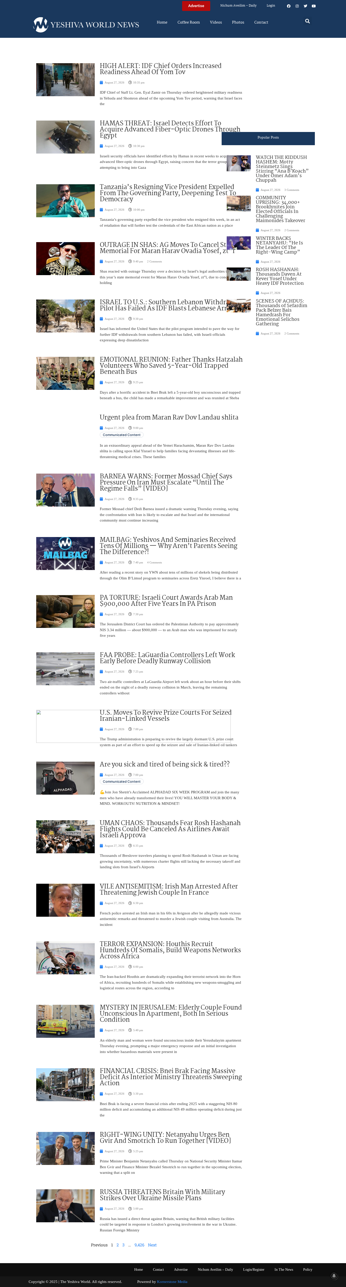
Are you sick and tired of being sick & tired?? (165, 765)
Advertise (181, 1270)
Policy (307, 1270)
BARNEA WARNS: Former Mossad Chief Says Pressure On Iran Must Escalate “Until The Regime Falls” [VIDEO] (166, 483)
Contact (261, 23)
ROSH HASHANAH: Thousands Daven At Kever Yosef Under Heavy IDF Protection (280, 276)
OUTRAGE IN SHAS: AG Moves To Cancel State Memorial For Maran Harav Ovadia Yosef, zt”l (167, 248)
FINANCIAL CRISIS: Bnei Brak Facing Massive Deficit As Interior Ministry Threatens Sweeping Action (171, 1077)
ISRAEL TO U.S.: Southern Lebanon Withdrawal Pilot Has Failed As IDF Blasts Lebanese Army (170, 305)
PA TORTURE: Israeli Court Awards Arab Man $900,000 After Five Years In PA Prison (166, 601)
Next (152, 1244)
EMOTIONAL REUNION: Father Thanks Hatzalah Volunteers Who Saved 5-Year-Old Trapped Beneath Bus (171, 366)
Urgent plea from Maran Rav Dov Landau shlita (169, 418)
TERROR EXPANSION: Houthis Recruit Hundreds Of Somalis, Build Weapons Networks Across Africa (170, 950)
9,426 (139, 1244)
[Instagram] (297, 6)
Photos (238, 23)
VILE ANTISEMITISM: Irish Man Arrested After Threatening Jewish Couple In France (169, 890)
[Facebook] (288, 6)
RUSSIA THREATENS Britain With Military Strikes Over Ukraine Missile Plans (162, 1195)
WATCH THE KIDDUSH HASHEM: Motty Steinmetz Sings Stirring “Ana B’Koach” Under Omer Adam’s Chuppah (282, 169)
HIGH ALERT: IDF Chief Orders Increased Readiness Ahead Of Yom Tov (161, 69)
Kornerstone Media (172, 1282)
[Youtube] (313, 6)
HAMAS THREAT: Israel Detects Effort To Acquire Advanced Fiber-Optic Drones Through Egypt (170, 130)
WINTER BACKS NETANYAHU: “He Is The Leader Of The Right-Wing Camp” (279, 245)
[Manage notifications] (334, 1276)
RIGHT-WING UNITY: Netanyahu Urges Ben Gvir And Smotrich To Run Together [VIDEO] (165, 1138)
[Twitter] (305, 6)
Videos (216, 23)
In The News (284, 1270)
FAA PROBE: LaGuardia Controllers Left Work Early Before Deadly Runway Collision (167, 658)
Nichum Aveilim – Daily (238, 5)
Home (162, 23)
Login (271, 5)
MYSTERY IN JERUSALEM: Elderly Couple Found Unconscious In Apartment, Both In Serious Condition (171, 1014)
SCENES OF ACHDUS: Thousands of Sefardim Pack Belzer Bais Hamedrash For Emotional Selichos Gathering (281, 312)
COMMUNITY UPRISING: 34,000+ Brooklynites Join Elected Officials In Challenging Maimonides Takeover (280, 209)
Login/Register (253, 1270)
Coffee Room (189, 23)
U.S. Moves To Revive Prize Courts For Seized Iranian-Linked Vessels (166, 716)
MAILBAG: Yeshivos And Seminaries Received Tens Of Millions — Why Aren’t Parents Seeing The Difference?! (168, 546)
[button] (307, 21)
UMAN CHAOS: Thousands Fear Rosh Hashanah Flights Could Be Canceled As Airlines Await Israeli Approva (170, 829)
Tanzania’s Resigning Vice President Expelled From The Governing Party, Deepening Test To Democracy (168, 193)
